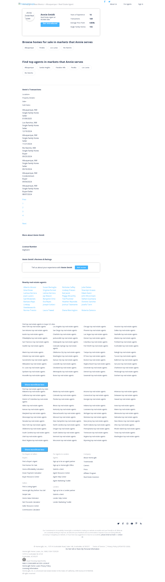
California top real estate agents (34, 395)
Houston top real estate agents (125, 326)
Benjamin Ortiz (49, 299)
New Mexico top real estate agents (127, 421)
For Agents (128, 4)
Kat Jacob (66, 293)
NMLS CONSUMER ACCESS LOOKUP (35, 563)
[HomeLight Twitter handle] (118, 523)
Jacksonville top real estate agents (65, 338)
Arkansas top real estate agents (125, 391)
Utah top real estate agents (32, 436)
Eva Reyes (47, 301)
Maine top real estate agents (124, 409)
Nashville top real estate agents (125, 334)
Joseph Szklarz (49, 304)
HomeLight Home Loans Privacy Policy (36, 566)
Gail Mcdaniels (29, 299)
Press (86, 469)
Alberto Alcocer (29, 287)
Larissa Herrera (30, 293)
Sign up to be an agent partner (64, 461)
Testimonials (88, 462)
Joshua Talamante (70, 304)
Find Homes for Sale (29, 465)
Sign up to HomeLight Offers (63, 465)
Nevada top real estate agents (33, 421)
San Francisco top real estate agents (35, 342)
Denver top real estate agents (94, 338)
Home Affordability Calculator (33, 469)
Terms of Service (99, 546)
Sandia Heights (44, 67)
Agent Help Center (59, 477)
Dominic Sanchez (89, 301)
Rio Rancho (67, 48)
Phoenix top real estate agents (95, 330)
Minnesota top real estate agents (126, 413)
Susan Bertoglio (49, 287)
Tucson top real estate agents (125, 356)
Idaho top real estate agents (32, 405)
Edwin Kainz (87, 293)
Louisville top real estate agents (64, 364)
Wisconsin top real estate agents (65, 440)
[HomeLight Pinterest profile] (136, 523)
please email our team (108, 535)
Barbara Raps (29, 301)
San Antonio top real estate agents (35, 330)
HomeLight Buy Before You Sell (33, 490)
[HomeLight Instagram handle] (127, 523)
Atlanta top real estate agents (125, 338)
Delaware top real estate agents (126, 395)
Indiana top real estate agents (94, 405)
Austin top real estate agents (32, 334)
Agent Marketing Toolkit (61, 481)
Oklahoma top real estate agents (34, 429)
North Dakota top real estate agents (97, 425)
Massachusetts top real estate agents (66, 413)
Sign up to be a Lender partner (64, 490)
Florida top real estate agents (63, 399)
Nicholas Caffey (68, 287)
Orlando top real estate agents (33, 356)
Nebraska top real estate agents (126, 417)
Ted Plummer (68, 299)
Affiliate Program (90, 473)
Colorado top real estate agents (64, 395)
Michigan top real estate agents (95, 413)
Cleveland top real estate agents (64, 368)
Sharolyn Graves (88, 290)
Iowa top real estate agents (124, 405)
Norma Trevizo (29, 310)
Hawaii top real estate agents (125, 399)
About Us (113, 4)
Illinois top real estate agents (63, 405)
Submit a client (58, 469)
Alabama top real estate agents (33, 391)
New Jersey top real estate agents (96, 421)
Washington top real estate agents (65, 356)
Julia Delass (86, 287)
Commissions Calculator (31, 510)
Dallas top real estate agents (124, 330)
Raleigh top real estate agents (125, 352)
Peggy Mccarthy (69, 296)
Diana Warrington (69, 310)
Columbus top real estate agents (95, 342)
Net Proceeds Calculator (31, 502)
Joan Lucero (28, 296)
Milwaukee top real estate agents (34, 364)
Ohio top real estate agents (124, 425)
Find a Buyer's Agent (29, 461)
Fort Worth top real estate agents (96, 346)
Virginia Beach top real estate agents (97, 364)
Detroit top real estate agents (94, 372)
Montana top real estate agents (95, 417)
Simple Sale (26, 494)
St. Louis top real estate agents (33, 368)
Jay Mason (47, 296)
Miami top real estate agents (32, 352)
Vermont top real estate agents (64, 436)
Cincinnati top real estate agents (95, 368)
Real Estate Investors (91, 477)
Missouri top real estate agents (64, 417)
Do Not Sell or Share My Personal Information (82, 549)
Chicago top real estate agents (95, 326)
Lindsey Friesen (68, 290)
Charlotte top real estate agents (64, 334)
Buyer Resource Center (30, 477)
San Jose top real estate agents (125, 364)
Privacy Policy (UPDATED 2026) (118, 546)
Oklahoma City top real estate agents (66, 352)
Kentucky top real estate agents (64, 409)
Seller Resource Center (30, 506)
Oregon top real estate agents (64, 429)
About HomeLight (90, 458)
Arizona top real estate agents (95, 391)
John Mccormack (89, 296)
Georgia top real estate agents (95, 399)
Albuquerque (29, 48)
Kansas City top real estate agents (65, 360)
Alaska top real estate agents (63, 391)
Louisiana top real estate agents (95, 409)
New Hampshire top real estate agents (67, 421)
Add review (81, 267)
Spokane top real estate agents (33, 372)
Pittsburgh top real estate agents (126, 372)
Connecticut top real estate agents (96, 395)
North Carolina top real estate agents (66, 425)
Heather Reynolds (69, 301)
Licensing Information (30, 568)
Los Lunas (54, 48)
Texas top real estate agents (124, 433)
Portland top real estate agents (125, 342)
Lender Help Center (60, 498)
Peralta (42, 48)
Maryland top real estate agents (34, 413)
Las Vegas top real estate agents (96, 334)
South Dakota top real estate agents (66, 433)
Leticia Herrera (49, 293)
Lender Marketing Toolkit (62, 502)
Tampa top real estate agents (94, 352)
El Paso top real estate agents (95, 356)
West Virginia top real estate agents (35, 440)
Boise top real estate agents (63, 375)
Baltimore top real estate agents (126, 360)
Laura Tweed (48, 310)
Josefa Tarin (87, 304)
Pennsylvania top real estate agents (97, 429)
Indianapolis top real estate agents (65, 342)
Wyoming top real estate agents (95, 440)
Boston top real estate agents (95, 360)
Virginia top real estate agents (94, 436)
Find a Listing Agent (29, 486)
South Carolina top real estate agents (36, 433)
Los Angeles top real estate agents (65, 326)
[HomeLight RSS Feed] (141, 523)
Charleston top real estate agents (126, 368)
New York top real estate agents (34, 326)
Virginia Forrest (49, 290)
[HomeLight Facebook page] (123, 523)
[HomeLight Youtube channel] (132, 523)
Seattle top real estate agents (33, 346)
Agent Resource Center (61, 473)
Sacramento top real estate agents (35, 360)
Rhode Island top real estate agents (127, 429)
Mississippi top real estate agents (34, 417)
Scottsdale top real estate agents (126, 346)
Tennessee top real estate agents (96, 433)
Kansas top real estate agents (33, 409)
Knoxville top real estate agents (33, 375)
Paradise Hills (60, 67)
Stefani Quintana (89, 299)
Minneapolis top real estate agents (65, 372)
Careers (86, 465)
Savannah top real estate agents (95, 375)
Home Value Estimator (30, 498)
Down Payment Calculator (31, 473)
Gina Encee (28, 290)
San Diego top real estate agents (65, 330)
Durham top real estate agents (125, 375)
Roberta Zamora (89, 310)
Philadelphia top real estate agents (34, 338)
